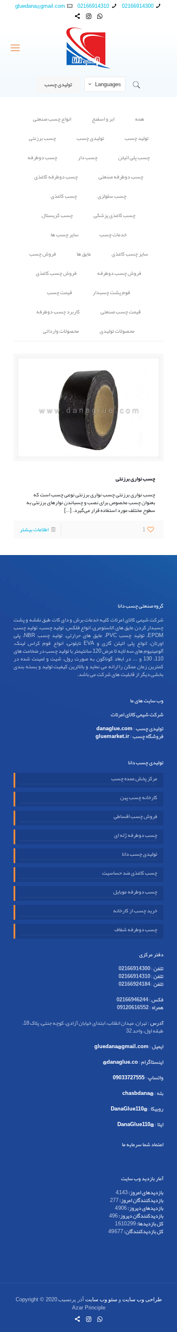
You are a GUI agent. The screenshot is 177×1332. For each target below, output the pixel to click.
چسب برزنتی (42, 138)
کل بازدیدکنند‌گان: (143, 1231)
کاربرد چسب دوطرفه (58, 311)
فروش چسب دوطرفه (119, 273)
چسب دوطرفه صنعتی (120, 176)
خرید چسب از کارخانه (135, 911)
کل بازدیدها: (149, 1223)
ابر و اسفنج (103, 119)
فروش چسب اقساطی (135, 817)
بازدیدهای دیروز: (145, 1208)
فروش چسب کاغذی (56, 273)
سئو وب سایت (101, 1299)
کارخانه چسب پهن (138, 798)
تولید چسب (137, 138)
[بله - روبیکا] (77, 16)
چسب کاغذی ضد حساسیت (129, 873)
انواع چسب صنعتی (52, 119)
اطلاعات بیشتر (34, 529)
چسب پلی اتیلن (134, 157)
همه (139, 119)
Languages (108, 84)
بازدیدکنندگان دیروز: (140, 1216)
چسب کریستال (57, 215)
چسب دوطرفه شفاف (135, 930)
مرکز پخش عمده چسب (134, 779)
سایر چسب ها (65, 234)
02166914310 (93, 6)
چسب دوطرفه (42, 157)
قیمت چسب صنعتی (120, 311)
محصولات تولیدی (117, 331)
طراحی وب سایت (142, 1299)
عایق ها (84, 254)
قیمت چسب (59, 292)
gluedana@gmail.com (40, 6)
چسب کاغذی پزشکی (114, 215)
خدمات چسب (113, 234)
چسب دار (88, 157)
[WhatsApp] (99, 16)
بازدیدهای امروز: (145, 1192)
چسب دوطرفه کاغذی (56, 176)
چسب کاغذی (64, 196)
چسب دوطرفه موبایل (135, 892)
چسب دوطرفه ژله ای (135, 836)
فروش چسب (42, 254)
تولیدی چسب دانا (139, 854)
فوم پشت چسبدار (111, 292)
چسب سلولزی (112, 196)
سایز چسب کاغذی (130, 254)
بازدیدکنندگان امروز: (141, 1200)
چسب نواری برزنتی (135, 478)
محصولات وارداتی (61, 331)
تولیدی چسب (58, 84)
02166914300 (138, 6)
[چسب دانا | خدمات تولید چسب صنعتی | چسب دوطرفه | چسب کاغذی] (88, 48)
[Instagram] (88, 16)
